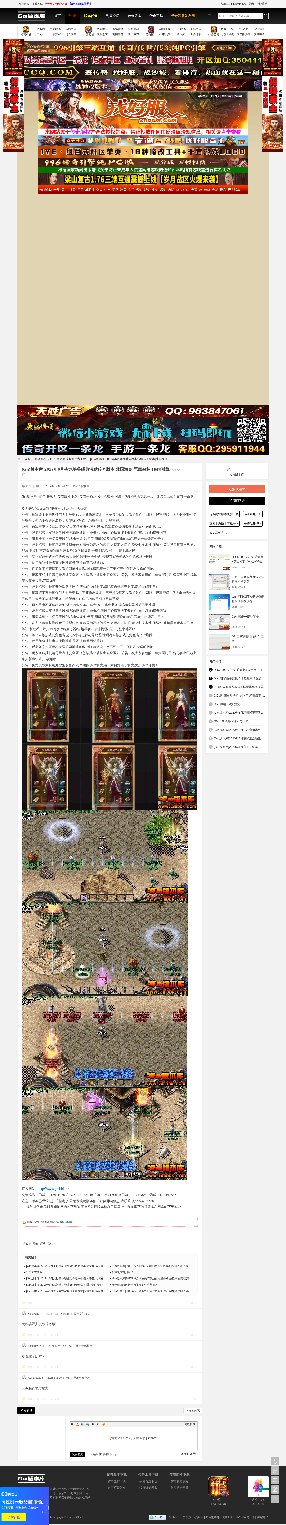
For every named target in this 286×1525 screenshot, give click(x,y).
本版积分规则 (189, 1453)
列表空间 (112, 16)
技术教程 (39, 29)
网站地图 (263, 1517)
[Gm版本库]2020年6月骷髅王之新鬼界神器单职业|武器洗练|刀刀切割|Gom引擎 (239, 738)
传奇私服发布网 (183, 16)
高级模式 (189, 1424)
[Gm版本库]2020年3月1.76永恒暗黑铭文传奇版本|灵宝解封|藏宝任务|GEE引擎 (239, 729)
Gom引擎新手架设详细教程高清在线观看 (239, 678)
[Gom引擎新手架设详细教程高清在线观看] (219, 602)
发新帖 (28, 1410)
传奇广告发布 (117, 1487)
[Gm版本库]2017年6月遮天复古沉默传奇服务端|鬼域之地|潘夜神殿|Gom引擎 (72, 1291)
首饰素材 (117, 29)
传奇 (28, 1243)
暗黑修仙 (196, 34)
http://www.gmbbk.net (54, 1189)
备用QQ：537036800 (233, 3)
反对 (57, 1334)
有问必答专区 (218, 533)
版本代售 (91, 16)
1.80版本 (196, 29)
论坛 (72, 16)
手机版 (187, 1517)
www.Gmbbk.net (56, 3)
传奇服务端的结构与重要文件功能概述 (135, 1284)
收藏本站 (37, 3)
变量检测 (259, 34)
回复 (69, 1222)
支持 (44, 1334)
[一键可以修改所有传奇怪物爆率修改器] (219, 582)
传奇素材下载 (117, 1481)
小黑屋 (198, 1517)
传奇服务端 (47, 496)
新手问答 (39, 34)
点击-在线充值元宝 (80, 3)
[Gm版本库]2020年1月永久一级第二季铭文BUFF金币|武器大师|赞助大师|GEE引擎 (239, 747)
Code (98, 1424)
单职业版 (164, 29)
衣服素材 (102, 34)
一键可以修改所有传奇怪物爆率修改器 (239, 687)
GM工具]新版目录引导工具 (231, 721)
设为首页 (24, 3)
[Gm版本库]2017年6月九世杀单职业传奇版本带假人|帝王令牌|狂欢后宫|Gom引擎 (75, 1278)
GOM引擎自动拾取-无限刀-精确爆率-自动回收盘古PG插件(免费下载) (239, 695)
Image (82, 1424)
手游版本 (55, 29)
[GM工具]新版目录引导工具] (219, 642)
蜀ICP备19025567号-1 (237, 1517)
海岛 (36, 1243)
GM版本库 (237, 474)
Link (88, 1424)
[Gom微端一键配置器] (219, 622)
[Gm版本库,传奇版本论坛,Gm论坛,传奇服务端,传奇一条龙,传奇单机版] (33, 16)
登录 (251, 3)
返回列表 (194, 1410)
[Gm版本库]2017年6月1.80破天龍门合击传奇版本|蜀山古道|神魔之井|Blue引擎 (159, 1266)
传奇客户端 (227, 29)
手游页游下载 (148, 1481)
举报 (193, 1303)
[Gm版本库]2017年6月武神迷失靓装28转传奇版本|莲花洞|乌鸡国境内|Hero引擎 (73, 1284)
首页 (57, 16)
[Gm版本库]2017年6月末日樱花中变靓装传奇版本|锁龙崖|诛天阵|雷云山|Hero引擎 (75, 1266)
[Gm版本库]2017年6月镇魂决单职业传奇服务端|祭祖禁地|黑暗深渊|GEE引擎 (158, 1278)
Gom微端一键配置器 (245, 616)
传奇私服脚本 (253, 523)
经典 (43, 1243)
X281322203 (35, 1377)
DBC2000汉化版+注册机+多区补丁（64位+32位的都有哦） (248, 561)
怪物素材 (133, 29)
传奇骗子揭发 (148, 1487)
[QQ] (157, 1517)
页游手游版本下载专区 (224, 523)
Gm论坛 (104, 496)
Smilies (103, 1424)
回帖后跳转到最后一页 (104, 1454)
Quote (93, 1424)
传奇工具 (156, 16)
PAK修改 (259, 29)
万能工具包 (227, 34)
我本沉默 (164, 34)
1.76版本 (180, 29)
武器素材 (102, 29)
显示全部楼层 (81, 486)
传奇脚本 (71, 34)
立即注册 (261, 3)
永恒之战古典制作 (122, 1272)
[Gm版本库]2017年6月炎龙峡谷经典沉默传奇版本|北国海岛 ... (130, 459)
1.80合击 (180, 34)
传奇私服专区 (44, 459)
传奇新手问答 (179, 1487)
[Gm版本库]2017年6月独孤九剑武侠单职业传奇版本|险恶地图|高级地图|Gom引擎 (160, 1291)
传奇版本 (134, 16)
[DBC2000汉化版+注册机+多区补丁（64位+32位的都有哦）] (219, 562)
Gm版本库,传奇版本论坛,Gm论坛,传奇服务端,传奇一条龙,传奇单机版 (19, 459)
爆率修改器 (243, 34)
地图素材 (117, 34)
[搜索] (265, 16)
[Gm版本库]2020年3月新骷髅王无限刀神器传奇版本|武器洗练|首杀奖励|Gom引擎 (239, 712)
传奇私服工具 (253, 514)
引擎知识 (55, 34)
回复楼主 (239, 489)
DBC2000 (243, 29)
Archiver (174, 1517)
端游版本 (71, 29)
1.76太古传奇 (34, 1272)
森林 (50, 1243)
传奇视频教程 (179, 1481)
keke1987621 (36, 1345)
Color (77, 1424)
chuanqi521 (35, 1313)
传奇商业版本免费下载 (71, 459)
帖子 (222, 16)
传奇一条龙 (88, 496)
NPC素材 (133, 34)
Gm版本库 (29, 496)
